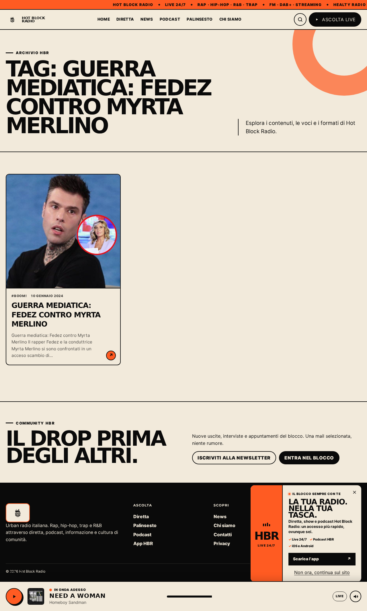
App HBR (143, 543)
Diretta (125, 19)
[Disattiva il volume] (355, 596)
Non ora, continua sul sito (322, 572)
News (146, 19)
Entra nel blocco (309, 458)
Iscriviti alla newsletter (234, 458)
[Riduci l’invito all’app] (354, 492)
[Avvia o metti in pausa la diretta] (14, 596)
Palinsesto (199, 19)
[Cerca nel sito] (300, 19)
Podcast (170, 19)
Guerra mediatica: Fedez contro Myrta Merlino (55, 315)
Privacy (222, 543)
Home (103, 19)
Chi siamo (230, 19)
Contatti (223, 534)
